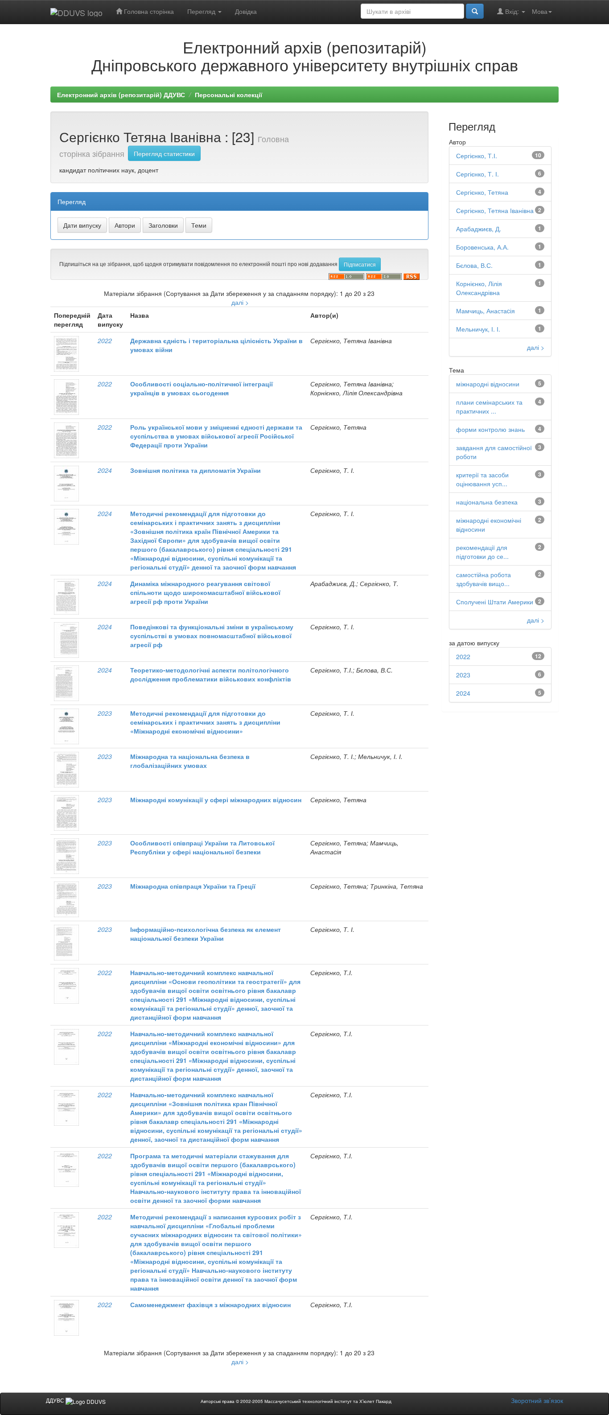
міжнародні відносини (487, 383)
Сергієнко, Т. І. (477, 173)
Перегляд (202, 11)
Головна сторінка (148, 11)
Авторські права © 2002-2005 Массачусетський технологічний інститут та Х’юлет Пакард (296, 1401)
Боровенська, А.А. (482, 246)
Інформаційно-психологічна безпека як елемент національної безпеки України (205, 934)
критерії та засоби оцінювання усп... (482, 479)
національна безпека (487, 501)
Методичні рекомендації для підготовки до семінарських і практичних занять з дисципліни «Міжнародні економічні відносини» (205, 722)
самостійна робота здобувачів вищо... (483, 579)
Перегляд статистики (164, 153)
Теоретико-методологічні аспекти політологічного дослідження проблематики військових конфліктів (210, 674)
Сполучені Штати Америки (494, 601)
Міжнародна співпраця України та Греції (192, 886)
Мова (539, 11)
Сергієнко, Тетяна (482, 192)
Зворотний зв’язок (537, 1400)
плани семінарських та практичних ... (489, 406)
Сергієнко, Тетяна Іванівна (495, 210)
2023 (105, 713)
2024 (105, 470)
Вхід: (512, 11)
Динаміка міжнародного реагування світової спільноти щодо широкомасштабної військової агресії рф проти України (205, 592)
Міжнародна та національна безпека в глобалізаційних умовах (190, 761)
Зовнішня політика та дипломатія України (195, 470)
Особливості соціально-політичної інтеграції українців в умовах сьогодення (201, 388)
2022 (105, 340)
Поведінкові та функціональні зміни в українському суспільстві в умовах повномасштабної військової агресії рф (211, 635)
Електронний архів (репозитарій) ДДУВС (121, 94)
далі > (240, 302)
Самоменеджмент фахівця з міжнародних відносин (210, 1304)
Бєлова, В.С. (474, 265)
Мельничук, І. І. (478, 328)
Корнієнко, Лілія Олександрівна (479, 288)
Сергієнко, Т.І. (476, 155)
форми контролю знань (490, 429)
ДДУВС (56, 1400)
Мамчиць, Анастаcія (485, 310)
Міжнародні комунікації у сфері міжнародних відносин (215, 799)
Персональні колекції (228, 94)
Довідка (246, 11)
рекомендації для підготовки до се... (482, 552)
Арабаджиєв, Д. (478, 228)
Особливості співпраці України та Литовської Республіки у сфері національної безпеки (202, 847)
